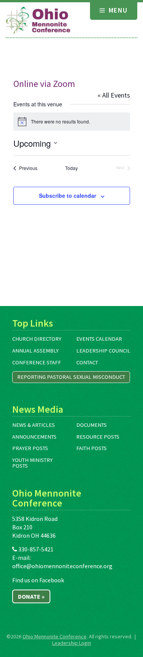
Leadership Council (103, 350)
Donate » (31, 596)
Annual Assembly (35, 350)
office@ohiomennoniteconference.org (62, 566)
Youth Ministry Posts (32, 463)
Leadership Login (71, 642)
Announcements (34, 436)
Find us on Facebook (38, 580)
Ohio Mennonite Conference (54, 636)
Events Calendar (99, 338)
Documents (91, 424)
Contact (87, 362)
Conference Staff (36, 362)
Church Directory (36, 338)
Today (71, 168)
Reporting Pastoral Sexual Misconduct (71, 376)
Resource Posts (97, 436)
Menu (117, 10)
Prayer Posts (30, 448)
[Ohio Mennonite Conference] (38, 20)
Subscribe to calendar (67, 195)
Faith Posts (91, 448)
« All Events (114, 95)
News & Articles (33, 424)
